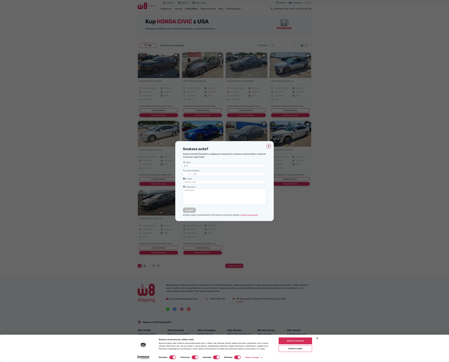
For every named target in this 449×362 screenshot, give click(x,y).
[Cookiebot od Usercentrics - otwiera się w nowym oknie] (143, 357)
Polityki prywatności (249, 215)
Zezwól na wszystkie (295, 341)
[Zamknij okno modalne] (269, 146)
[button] (190, 174)
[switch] (195, 357)
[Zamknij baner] (317, 338)
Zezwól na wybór (295, 349)
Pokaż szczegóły (252, 357)
